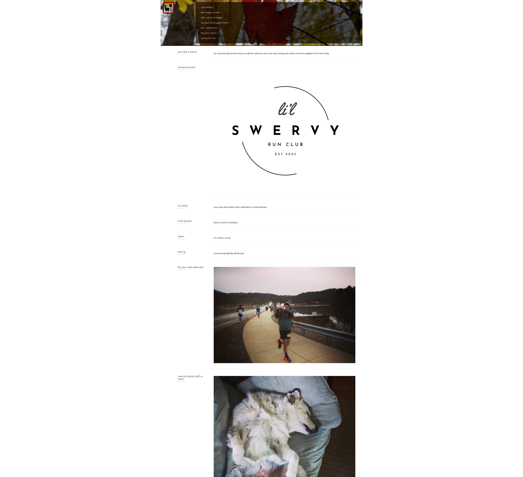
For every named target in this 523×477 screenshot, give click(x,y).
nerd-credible (207, 7)
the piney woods (208, 33)
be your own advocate (191, 267)
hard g (181, 251)
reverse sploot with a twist (190, 378)
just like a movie (187, 51)
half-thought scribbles (210, 12)
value (181, 236)
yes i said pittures (209, 28)
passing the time (208, 38)
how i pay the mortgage (211, 17)
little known (185, 221)
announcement (186, 67)
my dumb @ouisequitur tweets (214, 23)
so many (183, 205)
